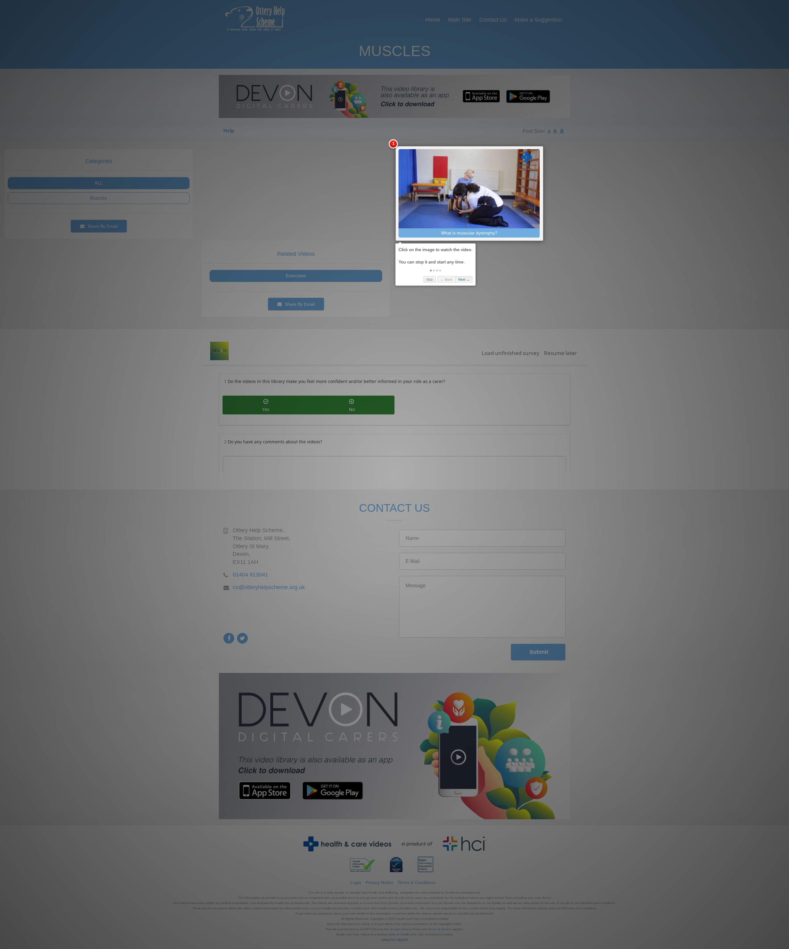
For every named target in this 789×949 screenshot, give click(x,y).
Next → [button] (464, 279)
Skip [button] (429, 279)
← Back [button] (446, 279)
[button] (431, 270)
